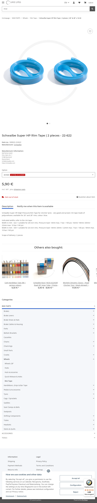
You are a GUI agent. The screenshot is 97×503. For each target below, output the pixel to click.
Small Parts (8, 350)
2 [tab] (49, 123)
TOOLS (4, 438)
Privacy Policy (41, 461)
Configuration (75, 485)
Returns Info (13, 470)
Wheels (7, 359)
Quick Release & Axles (13, 376)
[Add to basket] (4, 24)
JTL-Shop (85, 500)
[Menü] (93, 479)
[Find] (92, 8)
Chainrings (8, 346)
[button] (74, 2)
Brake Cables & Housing (13, 324)
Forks (6, 328)
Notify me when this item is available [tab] (35, 206)
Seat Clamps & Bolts (12, 407)
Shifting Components (12, 416)
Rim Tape (8, 381)
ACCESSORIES (7, 433)
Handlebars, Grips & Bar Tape (15, 385)
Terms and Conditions (45, 465)
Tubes (6, 420)
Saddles (7, 403)
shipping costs (19, 189)
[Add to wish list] (90, 31)
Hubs (7, 368)
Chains (6, 342)
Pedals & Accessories (12, 390)
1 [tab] (47, 123)
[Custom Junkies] (13, 2)
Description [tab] (7, 206)
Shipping (11, 461)
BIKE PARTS (6, 306)
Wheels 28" (9, 363)
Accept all (76, 478)
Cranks (6, 355)
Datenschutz (22, 496)
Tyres (6, 394)
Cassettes (7, 337)
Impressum (10, 496)
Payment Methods (15, 465)
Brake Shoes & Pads (11, 320)
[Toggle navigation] (3, 1)
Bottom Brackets (10, 333)
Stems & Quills (9, 429)
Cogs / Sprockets (10, 398)
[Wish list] (79, 2)
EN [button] (65, 2)
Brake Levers (9, 315)
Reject (75, 492)
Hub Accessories (11, 372)
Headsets (7, 424)
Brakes (6, 311)
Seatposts (7, 411)
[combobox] (48, 174)
